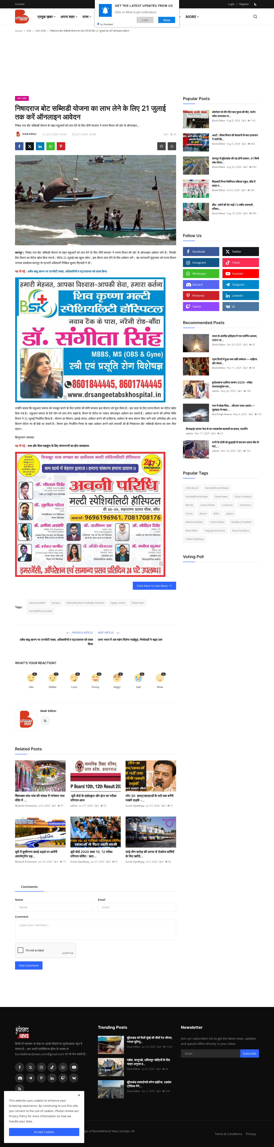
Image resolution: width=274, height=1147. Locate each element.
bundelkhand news (40, 611)
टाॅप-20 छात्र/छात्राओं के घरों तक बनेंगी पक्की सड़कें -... (150, 798)
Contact (19, 4)
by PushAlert (106, 24)
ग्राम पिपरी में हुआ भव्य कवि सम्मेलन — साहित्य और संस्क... (234, 361)
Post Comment (29, 965)
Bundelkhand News (217, 488)
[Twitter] (30, 1067)
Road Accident (240, 530)
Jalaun (229, 513)
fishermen (138, 603)
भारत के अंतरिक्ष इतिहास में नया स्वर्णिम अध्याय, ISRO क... (234, 338)
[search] (255, 16)
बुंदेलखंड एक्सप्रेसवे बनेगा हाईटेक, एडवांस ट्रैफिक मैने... (149, 1084)
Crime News (217, 522)
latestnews (221, 496)
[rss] (19, 1088)
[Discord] (19, 1078)
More (191, 16)
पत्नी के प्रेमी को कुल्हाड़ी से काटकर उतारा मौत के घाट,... (235, 444)
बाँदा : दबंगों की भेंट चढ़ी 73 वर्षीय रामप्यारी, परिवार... (232, 206)
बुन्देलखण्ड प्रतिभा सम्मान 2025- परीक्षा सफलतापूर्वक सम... (232, 384)
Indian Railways (195, 539)
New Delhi (192, 530)
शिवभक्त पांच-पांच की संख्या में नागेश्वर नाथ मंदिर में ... (40, 798)
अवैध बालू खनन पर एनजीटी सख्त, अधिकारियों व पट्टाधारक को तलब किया (56, 642)
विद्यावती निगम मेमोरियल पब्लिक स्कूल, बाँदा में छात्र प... (233, 183)
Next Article (106, 632)
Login (231, 4)
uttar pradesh (37, 603)
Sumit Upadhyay (135, 805)
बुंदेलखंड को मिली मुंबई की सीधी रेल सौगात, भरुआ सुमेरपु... (149, 1040)
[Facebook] (19, 1067)
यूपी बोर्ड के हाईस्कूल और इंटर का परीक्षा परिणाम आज (93, 798)
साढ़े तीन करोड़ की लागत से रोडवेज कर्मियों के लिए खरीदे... (150, 854)
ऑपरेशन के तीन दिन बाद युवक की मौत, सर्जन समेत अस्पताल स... (234, 114)
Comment (21, 917)
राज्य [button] (85, 16)
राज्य (29, 31)
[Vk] (73, 1078)
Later (145, 20)
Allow (166, 20)
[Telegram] (30, 1078)
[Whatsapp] (63, 1067)
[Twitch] (63, 1078)
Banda (189, 505)
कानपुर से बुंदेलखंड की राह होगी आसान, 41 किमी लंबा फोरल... (235, 160)
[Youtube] (73, 1067)
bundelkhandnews (197, 496)
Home (18, 31)
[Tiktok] (52, 1067)
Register (244, 4)
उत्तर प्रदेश (40, 31)
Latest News (207, 505)
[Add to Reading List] (172, 146)
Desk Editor (48, 711)
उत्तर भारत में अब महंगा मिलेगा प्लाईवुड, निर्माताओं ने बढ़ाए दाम (130, 640)
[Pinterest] (41, 1078)
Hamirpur (245, 505)
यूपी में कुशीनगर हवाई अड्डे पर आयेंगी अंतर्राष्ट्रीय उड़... (36, 854)
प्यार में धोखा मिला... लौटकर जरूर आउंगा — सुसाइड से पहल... (233, 407)
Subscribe (249, 1053)
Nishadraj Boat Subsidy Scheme (85, 603)
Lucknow (227, 505)
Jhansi (203, 513)
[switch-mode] (256, 4)
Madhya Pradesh (241, 522)
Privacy (251, 1134)
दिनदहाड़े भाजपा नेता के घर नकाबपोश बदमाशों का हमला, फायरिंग (217, 428)
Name (19, 900)
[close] (79, 1095)
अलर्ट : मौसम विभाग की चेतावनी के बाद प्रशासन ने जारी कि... (235, 137)
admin (74, 805)
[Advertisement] (137, 66)
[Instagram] (41, 1067)
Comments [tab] (29, 887)
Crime (189, 513)
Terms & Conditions (228, 1134)
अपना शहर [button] (68, 16)
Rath (216, 513)
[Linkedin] (52, 1078)
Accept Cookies (44, 1132)
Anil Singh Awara (222, 414)
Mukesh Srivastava (26, 805)
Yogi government (215, 530)
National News (194, 522)
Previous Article (82, 632)
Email (101, 900)
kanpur (56, 603)
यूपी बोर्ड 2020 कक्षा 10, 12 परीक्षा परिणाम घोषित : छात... (91, 854)
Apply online (118, 603)
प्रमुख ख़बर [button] (45, 16)
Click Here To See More (152, 586)
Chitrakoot (192, 488)
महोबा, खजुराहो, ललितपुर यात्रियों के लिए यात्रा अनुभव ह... (148, 1062)
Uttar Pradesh (243, 496)
